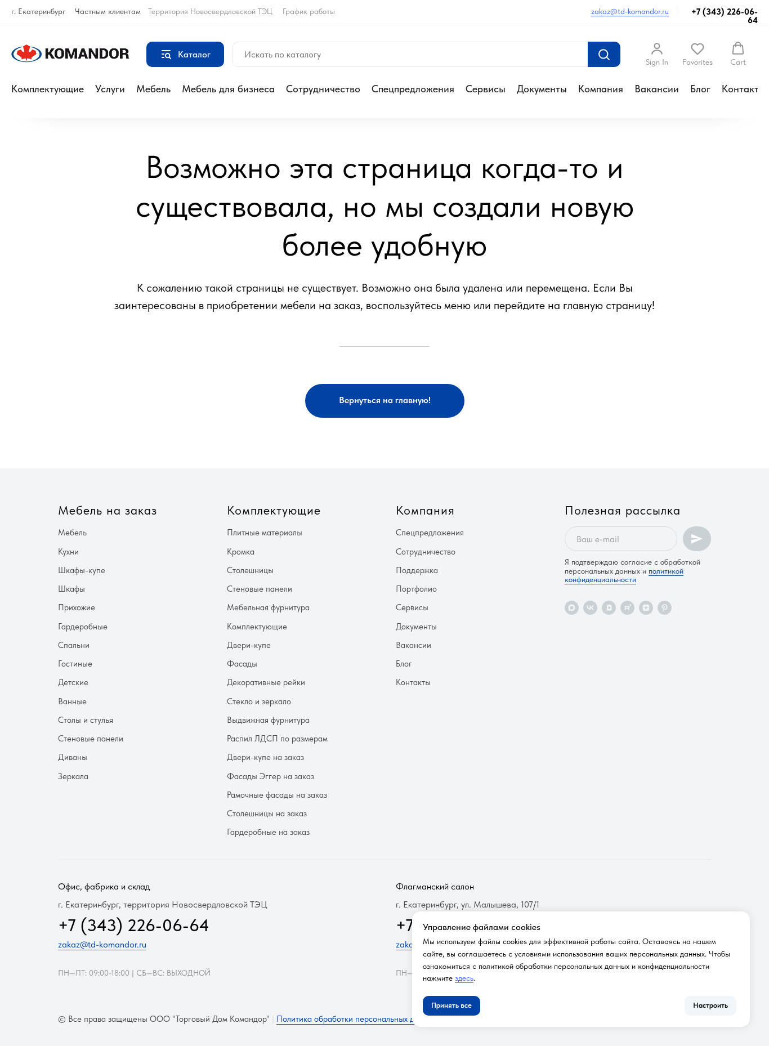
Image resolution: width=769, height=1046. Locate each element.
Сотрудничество (323, 89)
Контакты (744, 89)
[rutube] (627, 608)
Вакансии (656, 89)
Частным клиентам (108, 11)
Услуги (110, 89)
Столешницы (250, 570)
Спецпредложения (413, 89)
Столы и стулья (85, 720)
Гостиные (75, 664)
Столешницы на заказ (267, 813)
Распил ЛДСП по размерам (277, 739)
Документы (542, 89)
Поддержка (417, 570)
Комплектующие (47, 89)
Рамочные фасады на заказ (277, 795)
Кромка (240, 552)
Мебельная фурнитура (268, 607)
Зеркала (73, 776)
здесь (464, 977)
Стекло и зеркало (259, 701)
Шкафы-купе (81, 570)
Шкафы (71, 589)
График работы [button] (309, 11)
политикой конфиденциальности (624, 575)
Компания (600, 89)
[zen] (646, 608)
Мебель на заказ (107, 510)
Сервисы (486, 89)
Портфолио (416, 589)
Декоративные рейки (266, 682)
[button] (657, 54)
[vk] (590, 608)
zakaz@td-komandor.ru (630, 11)
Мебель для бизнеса (228, 89)
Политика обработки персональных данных (356, 1019)
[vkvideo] (609, 608)
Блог (700, 89)
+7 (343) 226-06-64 (724, 16)
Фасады (242, 664)
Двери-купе (249, 645)
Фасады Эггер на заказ (270, 776)
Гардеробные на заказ (268, 832)
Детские (73, 682)
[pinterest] (665, 608)
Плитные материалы (264, 533)
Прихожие (76, 607)
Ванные (72, 701)
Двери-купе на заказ (265, 757)
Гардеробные (83, 627)
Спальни (74, 645)
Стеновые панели (90, 739)
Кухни (68, 552)
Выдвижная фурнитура (268, 720)
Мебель (153, 89)
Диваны (72, 757)
